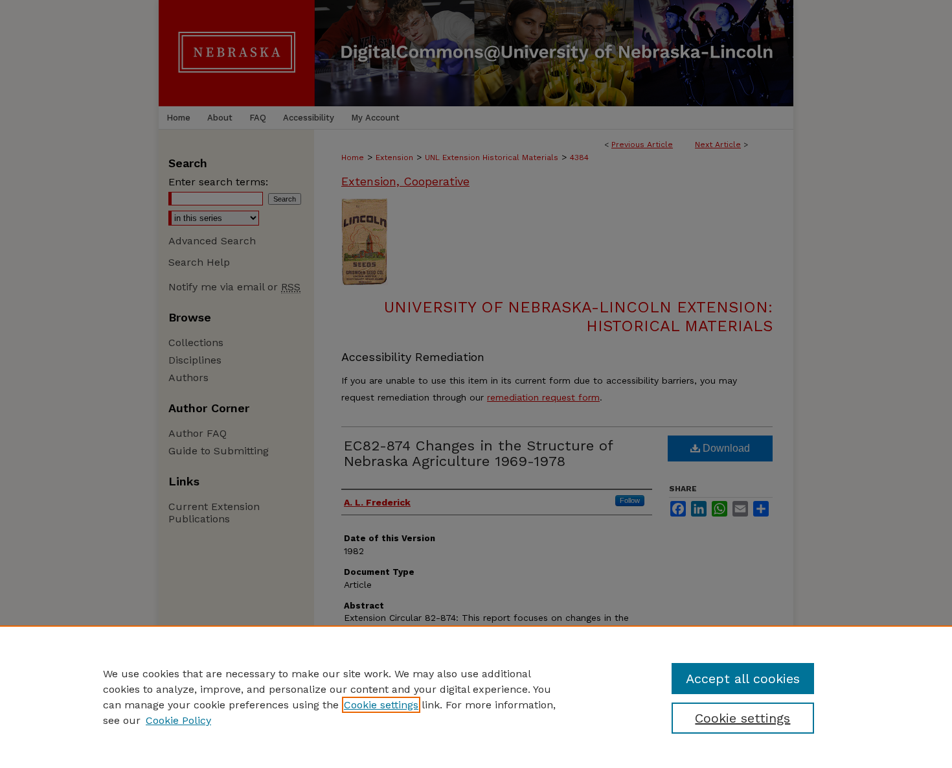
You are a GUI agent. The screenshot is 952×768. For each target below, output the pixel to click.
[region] (476, 696)
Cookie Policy (178, 720)
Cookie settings (381, 705)
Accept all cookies (743, 678)
